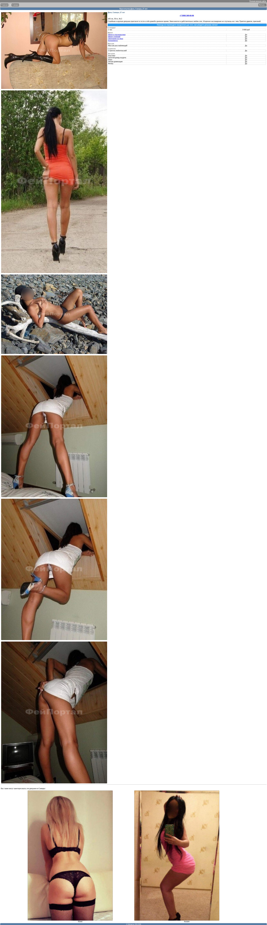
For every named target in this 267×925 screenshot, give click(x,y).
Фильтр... (262, 5)
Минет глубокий (114, 37)
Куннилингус (113, 41)
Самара (15, 5)
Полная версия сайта (257, 1)
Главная (4, 5)
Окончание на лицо (115, 39)
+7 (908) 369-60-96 (187, 15)
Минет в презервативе (117, 35)
